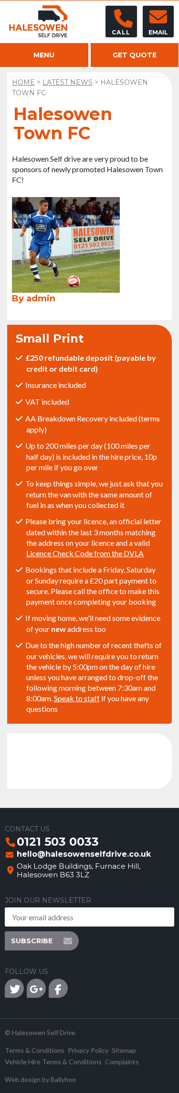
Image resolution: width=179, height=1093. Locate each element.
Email (158, 32)
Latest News (67, 82)
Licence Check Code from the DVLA (85, 553)
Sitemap (124, 1050)
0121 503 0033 (58, 842)
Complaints (122, 1062)
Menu (43, 55)
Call (121, 32)
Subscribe (32, 941)
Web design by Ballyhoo (40, 1079)
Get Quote (135, 55)
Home (23, 82)
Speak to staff (77, 698)
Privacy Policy (88, 1050)
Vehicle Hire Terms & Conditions (53, 1062)
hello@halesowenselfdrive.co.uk (84, 854)
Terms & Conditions (34, 1050)
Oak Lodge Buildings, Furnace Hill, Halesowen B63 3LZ (78, 870)
